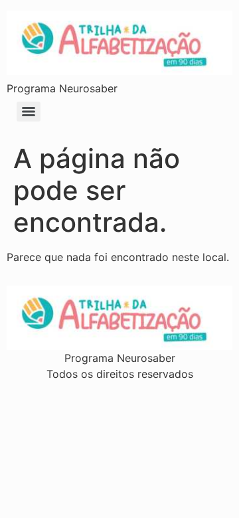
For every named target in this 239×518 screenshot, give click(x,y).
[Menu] (28, 112)
